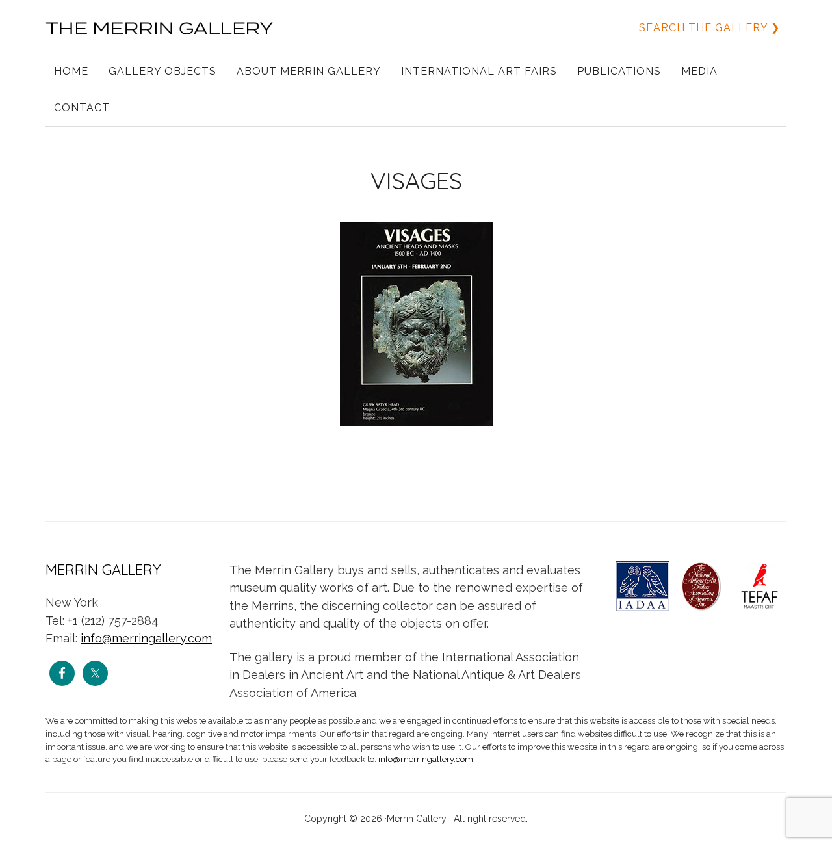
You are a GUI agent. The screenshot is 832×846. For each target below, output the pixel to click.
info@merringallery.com (146, 638)
